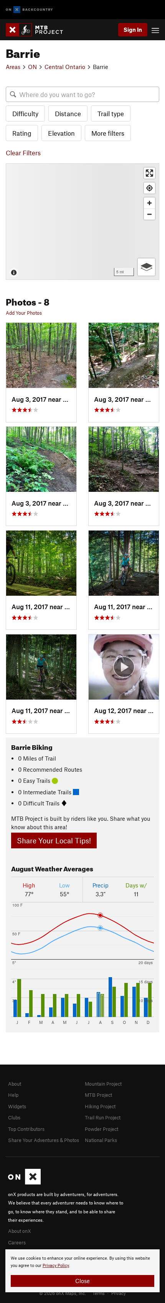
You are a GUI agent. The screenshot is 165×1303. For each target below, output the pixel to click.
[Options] (146, 267)
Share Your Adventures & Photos (43, 1140)
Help (13, 1095)
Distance (68, 113)
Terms (98, 1293)
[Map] (82, 221)
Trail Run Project (102, 1117)
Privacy (118, 1293)
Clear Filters (23, 152)
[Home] (38, 29)
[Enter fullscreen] (149, 173)
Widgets (17, 1106)
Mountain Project (103, 1084)
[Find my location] (149, 188)
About (14, 1084)
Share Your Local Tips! (54, 840)
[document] (82, 1271)
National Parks (101, 1140)
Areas (13, 66)
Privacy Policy (56, 1265)
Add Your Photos (24, 313)
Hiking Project (100, 1106)
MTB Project (98, 1095)
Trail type (110, 113)
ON (32, 66)
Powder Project (101, 1129)
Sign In (133, 29)
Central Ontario (65, 66)
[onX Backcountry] (29, 9)
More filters (107, 133)
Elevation (61, 133)
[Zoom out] (149, 214)
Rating (21, 133)
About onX (19, 1231)
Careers (17, 1242)
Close (82, 1280)
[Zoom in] (149, 203)
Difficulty (25, 113)
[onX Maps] (24, 1183)
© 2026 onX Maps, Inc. (62, 1293)
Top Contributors (26, 1129)
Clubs (14, 1117)
